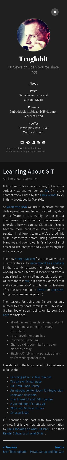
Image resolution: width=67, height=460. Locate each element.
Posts (33, 91)
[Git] (28, 143)
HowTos (33, 123)
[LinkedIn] (34, 143)
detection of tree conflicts (47, 263)
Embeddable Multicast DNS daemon (33, 111)
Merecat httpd (33, 116)
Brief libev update (15, 450)
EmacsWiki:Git (19, 412)
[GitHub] (22, 143)
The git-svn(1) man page (26, 381)
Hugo (19, 148)
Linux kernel (48, 195)
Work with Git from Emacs (27, 408)
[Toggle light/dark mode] (55, 12)
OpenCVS (57, 290)
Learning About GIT (28, 171)
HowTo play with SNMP (33, 128)
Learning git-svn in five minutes (30, 377)
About (34, 83)
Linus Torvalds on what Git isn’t (27, 429)
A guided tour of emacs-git (27, 404)
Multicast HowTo (33, 132)
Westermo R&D (17, 207)
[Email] (43, 143)
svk (27, 281)
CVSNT (41, 290)
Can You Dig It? (33, 100)
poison (40, 148)
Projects (33, 107)
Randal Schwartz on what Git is (23, 433)
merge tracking (25, 259)
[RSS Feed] (39, 143)
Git (46, 190)
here (6, 315)
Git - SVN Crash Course (25, 386)
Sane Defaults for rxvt (33, 95)
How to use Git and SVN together (31, 399)
